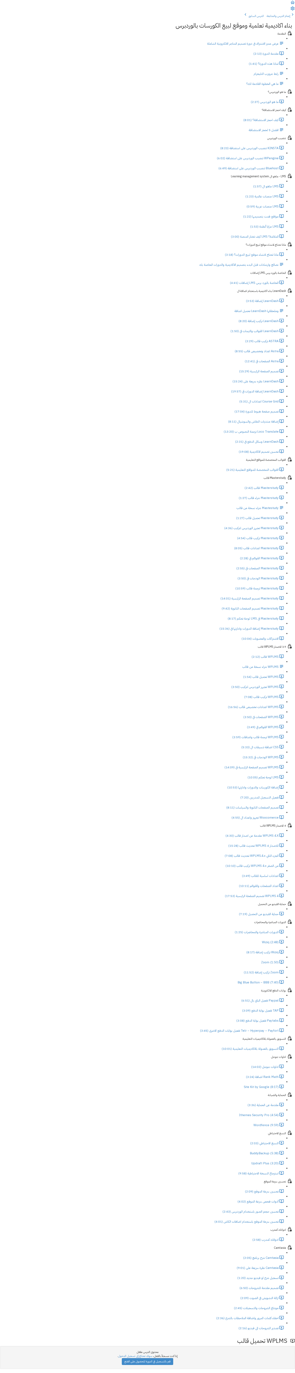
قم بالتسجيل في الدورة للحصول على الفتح (147, 1361)
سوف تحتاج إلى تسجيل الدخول (135, 1356)
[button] (292, 4)
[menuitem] (292, 10)
